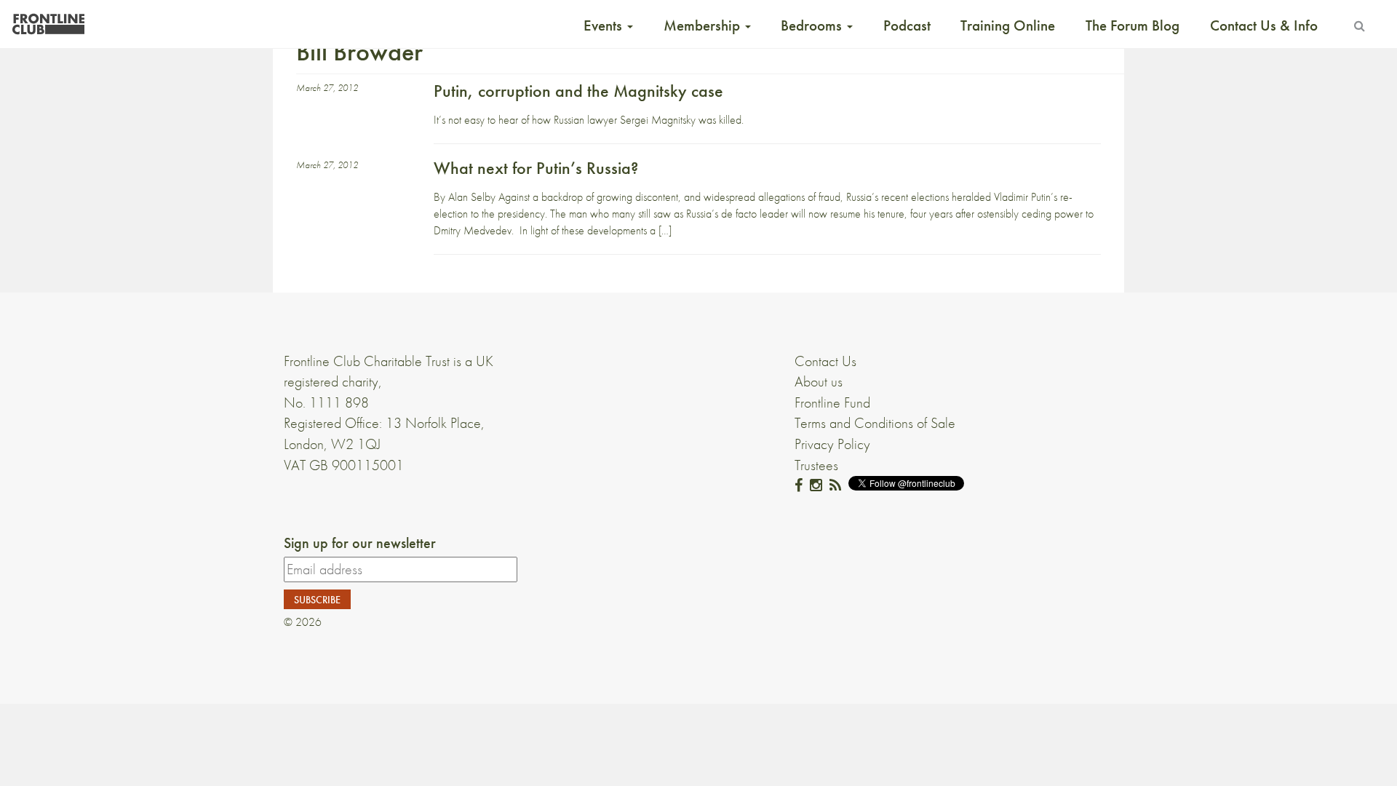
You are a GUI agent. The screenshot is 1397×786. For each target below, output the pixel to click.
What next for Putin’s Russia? (536, 167)
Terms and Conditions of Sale (875, 422)
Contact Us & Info (1264, 25)
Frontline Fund (832, 402)
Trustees (816, 465)
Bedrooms (813, 25)
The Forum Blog (1132, 25)
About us (819, 381)
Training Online (1007, 25)
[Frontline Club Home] (48, 20)
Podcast (907, 25)
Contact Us (825, 361)
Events (605, 25)
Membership (704, 25)
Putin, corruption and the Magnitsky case (578, 90)
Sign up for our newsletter (360, 542)
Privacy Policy (832, 443)
